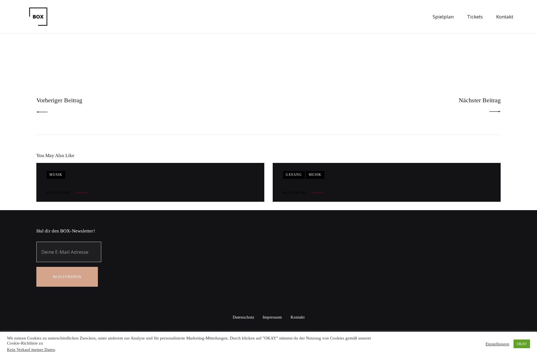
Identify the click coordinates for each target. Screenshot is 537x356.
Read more (58, 192)
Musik (56, 175)
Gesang (294, 175)
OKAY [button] (522, 344)
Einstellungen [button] (497, 344)
